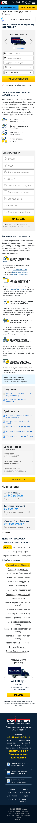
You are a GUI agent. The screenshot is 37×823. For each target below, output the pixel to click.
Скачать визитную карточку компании (18, 781)
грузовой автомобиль (18, 289)
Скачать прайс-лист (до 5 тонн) (19, 431)
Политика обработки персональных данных (18, 816)
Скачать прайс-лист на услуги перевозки (19, 764)
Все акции (6, 533)
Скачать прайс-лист (9, 7)
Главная (12, 789)
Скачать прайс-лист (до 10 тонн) (19, 436)
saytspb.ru (18, 819)
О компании (12, 796)
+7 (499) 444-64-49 (21, 2)
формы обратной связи (20, 272)
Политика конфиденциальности (18, 813)
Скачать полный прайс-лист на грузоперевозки (19, 416)
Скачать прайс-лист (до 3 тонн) (19, 427)
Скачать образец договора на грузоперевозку (18, 394)
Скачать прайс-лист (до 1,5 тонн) (17, 422)
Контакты (12, 799)
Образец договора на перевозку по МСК (19, 773)
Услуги (25, 789)
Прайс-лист (25, 792)
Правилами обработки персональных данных (16, 227)
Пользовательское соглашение (18, 811)
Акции (25, 796)
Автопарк (12, 792)
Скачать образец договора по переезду (18, 400)
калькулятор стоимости (19, 274)
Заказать (18, 219)
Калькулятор (18, 757)
